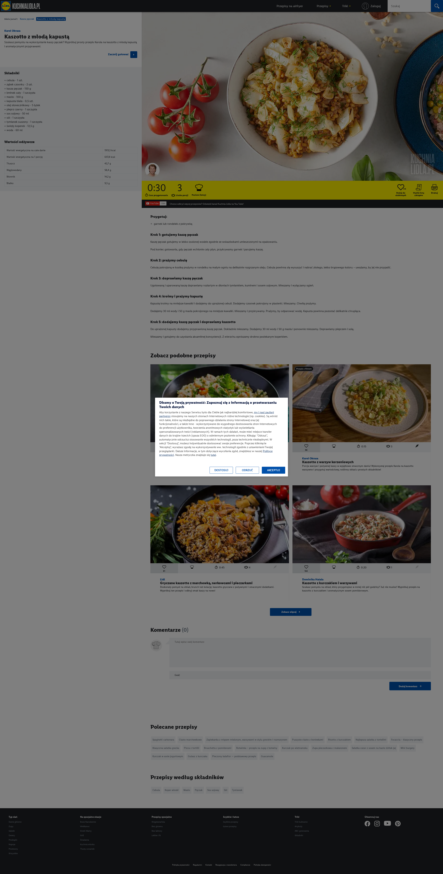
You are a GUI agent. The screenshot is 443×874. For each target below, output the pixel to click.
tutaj (213, 455)
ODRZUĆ (247, 470)
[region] (221, 437)
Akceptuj (273, 470)
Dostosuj (221, 470)
